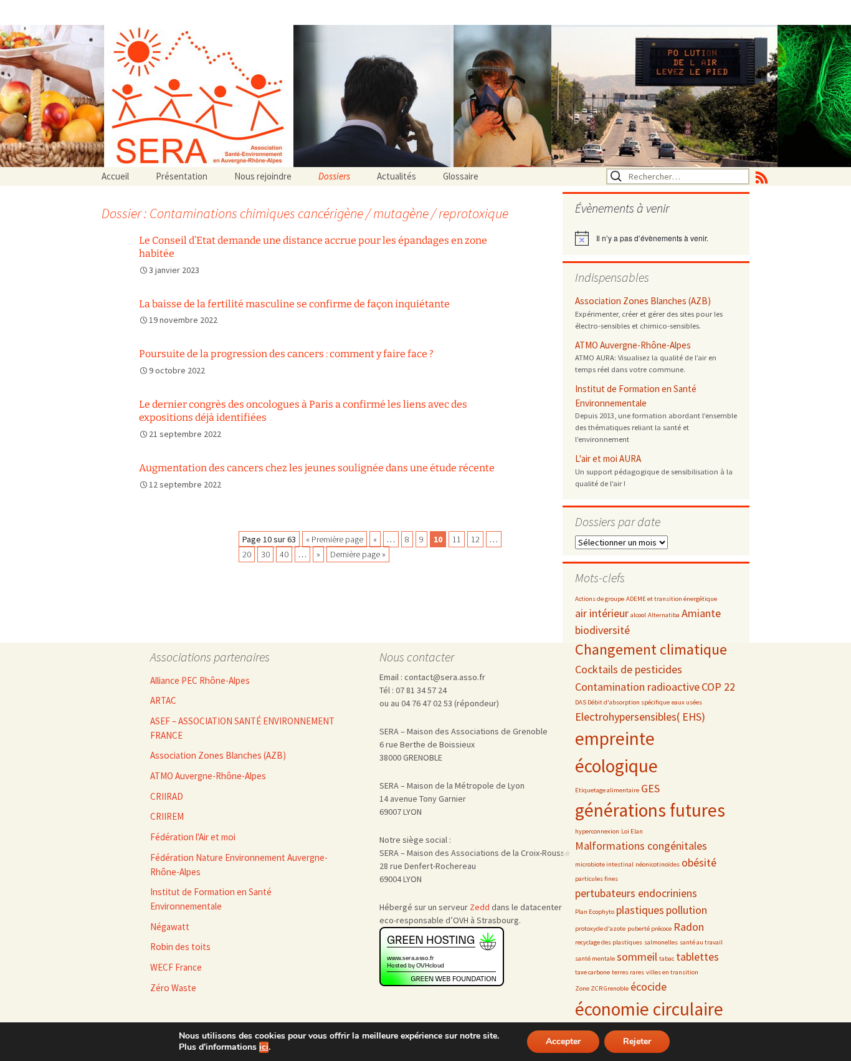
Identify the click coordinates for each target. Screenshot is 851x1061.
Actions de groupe (599, 599)
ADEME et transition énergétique (671, 599)
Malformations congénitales (641, 845)
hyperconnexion (597, 831)
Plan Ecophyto (594, 912)
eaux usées (687, 702)
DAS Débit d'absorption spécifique (622, 702)
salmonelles (661, 942)
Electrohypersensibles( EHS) (640, 716)
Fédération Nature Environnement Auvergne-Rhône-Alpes (239, 865)
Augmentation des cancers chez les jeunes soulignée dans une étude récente (317, 468)
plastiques (640, 910)
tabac (666, 958)
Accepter (563, 1041)
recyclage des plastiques (608, 942)
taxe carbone (592, 972)
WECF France (176, 967)
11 (456, 539)
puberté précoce (649, 928)
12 (475, 539)
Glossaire (460, 176)
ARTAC (163, 700)
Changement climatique (651, 649)
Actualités (396, 176)
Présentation (181, 176)
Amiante (701, 613)
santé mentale (595, 958)
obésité (699, 862)
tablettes (697, 956)
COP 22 (718, 686)
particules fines (596, 879)
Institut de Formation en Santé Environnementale (635, 396)
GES (650, 788)
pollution (686, 910)
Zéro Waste (173, 988)
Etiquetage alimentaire (607, 790)
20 (246, 554)
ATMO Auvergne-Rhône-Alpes (633, 345)
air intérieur (602, 613)
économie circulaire (649, 1008)
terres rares (628, 972)
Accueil (115, 176)
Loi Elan (632, 831)
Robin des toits (180, 947)
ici (264, 1047)
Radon (688, 926)
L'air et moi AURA (608, 458)
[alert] (656, 238)
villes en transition (672, 972)
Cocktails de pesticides (628, 669)
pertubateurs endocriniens (636, 893)
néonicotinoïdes (657, 864)
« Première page (334, 539)
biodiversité (602, 630)
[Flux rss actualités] (761, 176)
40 (284, 554)
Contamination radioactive (637, 686)
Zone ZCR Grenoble (602, 988)
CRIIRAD (166, 796)
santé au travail (701, 942)
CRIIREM (167, 816)
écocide (648, 986)
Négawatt (169, 927)
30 (265, 554)
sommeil (637, 956)
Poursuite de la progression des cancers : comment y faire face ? (286, 354)
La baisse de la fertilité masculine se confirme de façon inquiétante (294, 304)
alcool (638, 615)
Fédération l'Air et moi (192, 837)
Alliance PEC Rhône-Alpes (200, 680)
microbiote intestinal (604, 864)
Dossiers (334, 176)
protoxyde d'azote (600, 928)
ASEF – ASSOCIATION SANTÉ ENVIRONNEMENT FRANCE (242, 728)
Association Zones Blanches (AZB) (643, 301)
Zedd (480, 907)
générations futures (650, 810)
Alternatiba (664, 615)
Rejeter (637, 1041)
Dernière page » (358, 554)
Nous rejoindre (263, 176)
